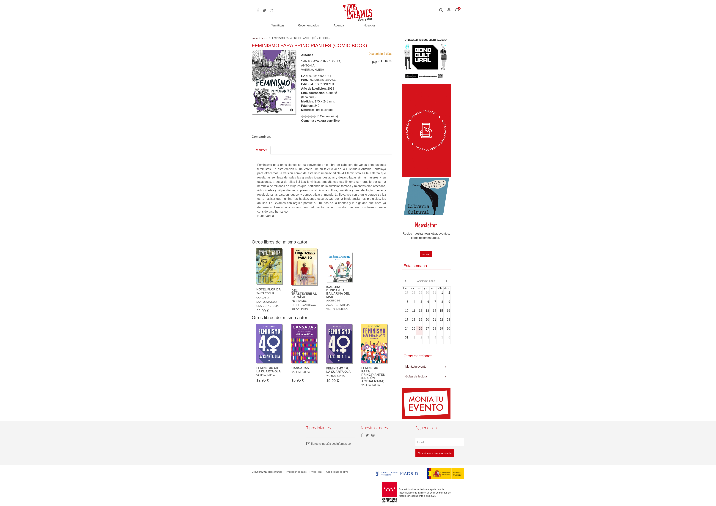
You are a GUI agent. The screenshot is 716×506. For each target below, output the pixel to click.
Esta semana (415, 265)
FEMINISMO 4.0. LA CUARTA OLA (268, 369)
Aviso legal (316, 472)
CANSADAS (300, 368)
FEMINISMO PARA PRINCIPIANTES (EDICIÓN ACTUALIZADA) (373, 374)
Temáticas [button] (277, 25)
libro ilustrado (324, 109)
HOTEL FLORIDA (268, 289)
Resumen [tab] (261, 150)
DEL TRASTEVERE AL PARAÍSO (304, 294)
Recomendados (308, 25)
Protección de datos (296, 472)
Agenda (339, 25)
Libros (264, 38)
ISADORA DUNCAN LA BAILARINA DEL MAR (338, 291)
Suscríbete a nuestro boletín (435, 453)
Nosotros (370, 25)
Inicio (254, 38)
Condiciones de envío (337, 472)
